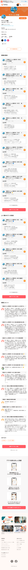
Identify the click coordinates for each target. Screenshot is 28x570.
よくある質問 (19, 547)
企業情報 (2, 540)
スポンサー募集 (19, 544)
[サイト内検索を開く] (20, 5)
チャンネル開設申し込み (21, 540)
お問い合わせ (19, 549)
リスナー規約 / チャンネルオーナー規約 (7, 542)
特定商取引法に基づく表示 (5, 547)
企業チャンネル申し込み (21, 542)
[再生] (25, 62)
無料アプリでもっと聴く (14, 209)
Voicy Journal (3, 554)
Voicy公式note (3, 556)
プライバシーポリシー (4, 544)
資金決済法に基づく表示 (5, 549)
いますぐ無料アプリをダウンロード (14, 507)
